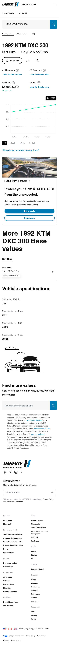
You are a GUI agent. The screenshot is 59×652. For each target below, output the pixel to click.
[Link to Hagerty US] (4, 629)
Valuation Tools (29, 4)
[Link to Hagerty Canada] (10, 629)
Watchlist (23, 13)
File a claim (7, 524)
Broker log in (8, 567)
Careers (34, 590)
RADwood (35, 541)
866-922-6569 (8, 606)
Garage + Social (37, 569)
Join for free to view (12, 74)
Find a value (8, 13)
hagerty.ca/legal (37, 434)
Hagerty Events (37, 520)
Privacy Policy (48, 499)
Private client (8, 552)
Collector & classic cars (12, 538)
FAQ (32, 612)
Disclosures (41, 636)
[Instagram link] (16, 472)
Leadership (35, 587)
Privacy (34, 615)
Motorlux (34, 537)
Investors (35, 601)
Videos (33, 551)
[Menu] (54, 4)
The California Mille (38, 528)
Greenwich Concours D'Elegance (39, 532)
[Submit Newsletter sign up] (52, 492)
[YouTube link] (21, 472)
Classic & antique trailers (13, 545)
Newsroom (35, 594)
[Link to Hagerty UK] (15, 629)
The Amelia (35, 524)
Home (33, 580)
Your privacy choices (16, 636)
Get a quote (29, 211)
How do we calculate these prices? (21, 150)
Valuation (6, 581)
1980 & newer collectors (12, 534)
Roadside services (10, 602)
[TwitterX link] (10, 472)
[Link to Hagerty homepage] (17, 464)
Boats (5, 549)
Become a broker (10, 563)
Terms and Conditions (14, 502)
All (32, 559)
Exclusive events (10, 591)
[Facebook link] (5, 472)
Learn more (29, 218)
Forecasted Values (42, 428)
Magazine (7, 588)
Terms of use (15, 641)
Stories (34, 555)
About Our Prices (34, 420)
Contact (34, 597)
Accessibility (30, 636)
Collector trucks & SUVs (12, 542)
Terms (33, 619)
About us (34, 583)
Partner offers (8, 584)
